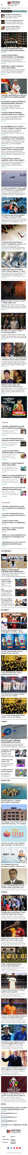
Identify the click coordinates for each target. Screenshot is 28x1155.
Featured (5, 422)
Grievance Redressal (13, 1142)
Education (5, 780)
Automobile (6, 551)
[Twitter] (11, 1148)
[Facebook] (8, 1148)
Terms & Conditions (13, 1140)
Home (3, 1136)
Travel (4, 721)
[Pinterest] (20, 1148)
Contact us (5, 1142)
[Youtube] (17, 1148)
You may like (6, 502)
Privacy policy (5, 1139)
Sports (4, 892)
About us (13, 1136)
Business (5, 610)
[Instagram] (14, 1148)
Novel (3, 1104)
